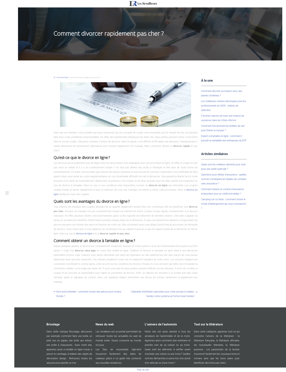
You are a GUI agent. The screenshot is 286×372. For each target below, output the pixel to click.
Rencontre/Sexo (62, 77)
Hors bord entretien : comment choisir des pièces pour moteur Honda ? (88, 294)
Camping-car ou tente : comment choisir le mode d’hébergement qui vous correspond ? (223, 204)
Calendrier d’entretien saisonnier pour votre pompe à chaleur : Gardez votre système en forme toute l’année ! (163, 294)
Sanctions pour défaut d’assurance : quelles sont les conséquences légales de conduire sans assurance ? (223, 179)
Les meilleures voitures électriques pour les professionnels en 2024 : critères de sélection (223, 106)
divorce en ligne (84, 233)
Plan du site (143, 369)
